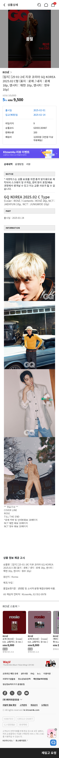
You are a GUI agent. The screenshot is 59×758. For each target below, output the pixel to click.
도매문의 (45, 704)
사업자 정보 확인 (9, 704)
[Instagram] (19, 693)
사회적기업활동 (9, 678)
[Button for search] (39, 5)
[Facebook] (5, 693)
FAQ (32, 673)
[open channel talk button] (53, 743)
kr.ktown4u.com (31, 709)
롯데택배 (23, 724)
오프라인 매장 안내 (10, 673)
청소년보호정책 (24, 678)
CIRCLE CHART (25, 718)
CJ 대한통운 (9, 724)
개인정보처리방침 (40, 678)
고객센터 (23, 704)
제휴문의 (34, 704)
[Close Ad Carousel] (55, 729)
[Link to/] (46, 5)
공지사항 (24, 673)
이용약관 (47, 673)
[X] (12, 693)
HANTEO (8, 718)
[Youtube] (26, 693)
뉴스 (39, 673)
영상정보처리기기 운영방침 (14, 684)
